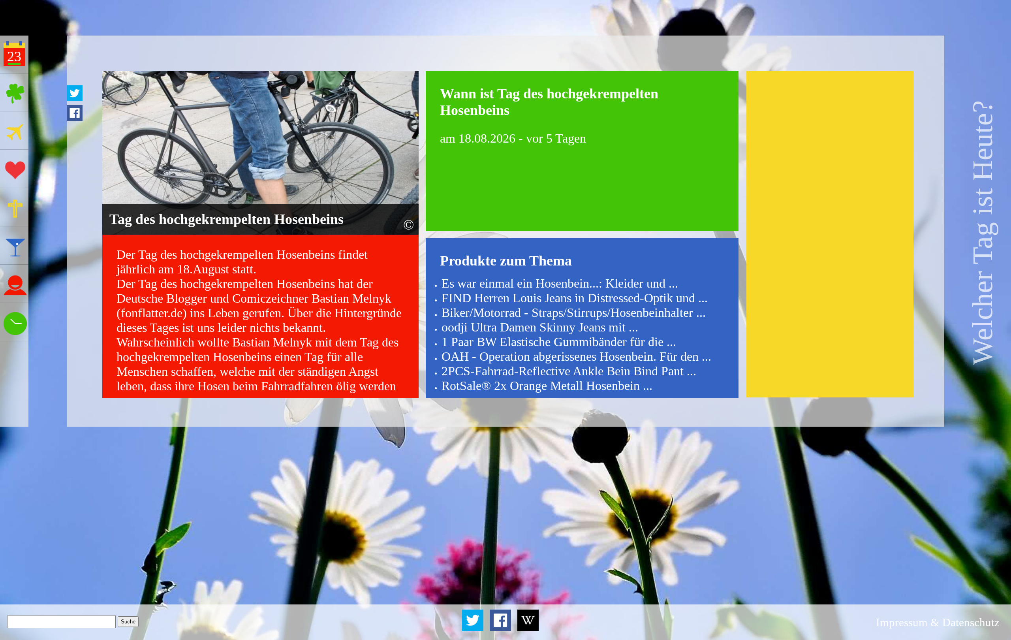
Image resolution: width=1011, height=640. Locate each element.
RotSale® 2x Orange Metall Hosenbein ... (547, 385)
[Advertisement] (829, 234)
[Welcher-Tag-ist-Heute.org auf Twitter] (474, 628)
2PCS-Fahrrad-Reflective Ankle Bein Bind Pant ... (569, 371)
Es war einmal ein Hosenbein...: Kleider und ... (560, 283)
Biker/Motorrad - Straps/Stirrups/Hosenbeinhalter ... (574, 312)
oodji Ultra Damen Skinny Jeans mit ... (540, 327)
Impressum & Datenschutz (938, 622)
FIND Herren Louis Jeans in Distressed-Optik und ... (575, 298)
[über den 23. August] (528, 628)
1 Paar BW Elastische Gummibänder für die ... (559, 342)
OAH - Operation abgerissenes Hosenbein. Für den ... (576, 356)
